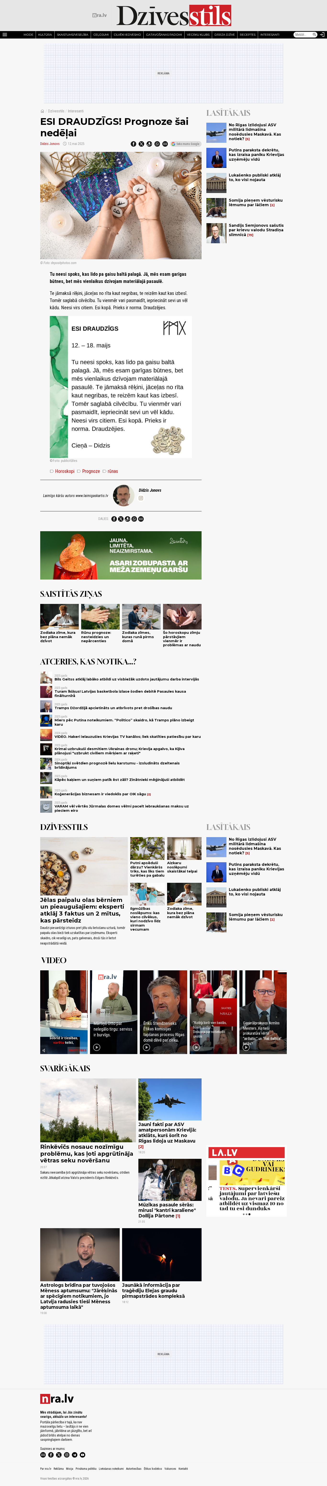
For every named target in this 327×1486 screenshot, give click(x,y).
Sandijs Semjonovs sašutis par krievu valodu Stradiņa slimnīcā (256, 230)
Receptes (247, 34)
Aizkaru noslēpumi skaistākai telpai (182, 867)
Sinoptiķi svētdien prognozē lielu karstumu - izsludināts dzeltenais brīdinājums (117, 765)
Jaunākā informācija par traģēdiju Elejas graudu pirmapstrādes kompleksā (153, 1290)
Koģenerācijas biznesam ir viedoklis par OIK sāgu (100, 794)
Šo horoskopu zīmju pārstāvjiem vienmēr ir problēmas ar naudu (182, 638)
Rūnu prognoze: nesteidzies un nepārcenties (96, 636)
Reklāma (59, 1468)
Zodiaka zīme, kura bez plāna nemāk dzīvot (57, 636)
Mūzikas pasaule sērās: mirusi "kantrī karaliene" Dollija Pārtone (167, 1210)
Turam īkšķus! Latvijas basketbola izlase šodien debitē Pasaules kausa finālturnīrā (120, 693)
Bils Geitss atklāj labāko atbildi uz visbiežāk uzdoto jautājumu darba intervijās (127, 679)
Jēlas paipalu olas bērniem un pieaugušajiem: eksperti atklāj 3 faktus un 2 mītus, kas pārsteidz (82, 910)
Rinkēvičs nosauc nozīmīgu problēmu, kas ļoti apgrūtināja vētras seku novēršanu (86, 1153)
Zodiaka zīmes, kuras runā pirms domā (138, 636)
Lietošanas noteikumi (111, 1468)
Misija (69, 1468)
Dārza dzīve (224, 34)
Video (54, 960)
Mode (28, 34)
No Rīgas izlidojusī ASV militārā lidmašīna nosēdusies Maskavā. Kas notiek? (255, 132)
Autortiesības (133, 1468)
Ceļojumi (101, 34)
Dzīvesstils (56, 111)
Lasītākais (228, 112)
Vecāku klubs (198, 34)
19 (250, 235)
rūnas (110, 471)
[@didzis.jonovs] (141, 498)
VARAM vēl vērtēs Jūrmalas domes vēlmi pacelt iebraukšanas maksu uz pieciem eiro (122, 808)
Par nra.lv (45, 1468)
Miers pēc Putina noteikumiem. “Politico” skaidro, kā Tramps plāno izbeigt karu (124, 722)
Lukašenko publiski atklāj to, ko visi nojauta (255, 177)
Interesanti (269, 34)
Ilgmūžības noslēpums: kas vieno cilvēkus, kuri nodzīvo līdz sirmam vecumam (145, 918)
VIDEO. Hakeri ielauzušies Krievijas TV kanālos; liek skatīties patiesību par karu (128, 737)
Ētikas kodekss (153, 1468)
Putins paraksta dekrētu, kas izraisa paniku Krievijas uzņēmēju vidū (256, 154)
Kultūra (45, 34)
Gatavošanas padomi (164, 34)
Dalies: (103, 519)
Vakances (170, 1468)
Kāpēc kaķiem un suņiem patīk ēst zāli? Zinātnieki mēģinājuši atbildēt (120, 780)
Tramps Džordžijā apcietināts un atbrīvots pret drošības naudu (113, 708)
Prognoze (88, 471)
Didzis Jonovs (50, 144)
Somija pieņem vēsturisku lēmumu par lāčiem (256, 202)
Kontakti (183, 1468)
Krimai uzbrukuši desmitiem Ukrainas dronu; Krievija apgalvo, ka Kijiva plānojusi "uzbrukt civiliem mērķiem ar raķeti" (120, 751)
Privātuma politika (86, 1468)
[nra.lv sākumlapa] (99, 15)
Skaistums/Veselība (72, 34)
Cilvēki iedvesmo (127, 34)
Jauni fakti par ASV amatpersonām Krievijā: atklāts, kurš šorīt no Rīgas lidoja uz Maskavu (167, 1132)
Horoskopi (62, 471)
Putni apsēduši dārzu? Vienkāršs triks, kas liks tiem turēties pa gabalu (147, 869)
